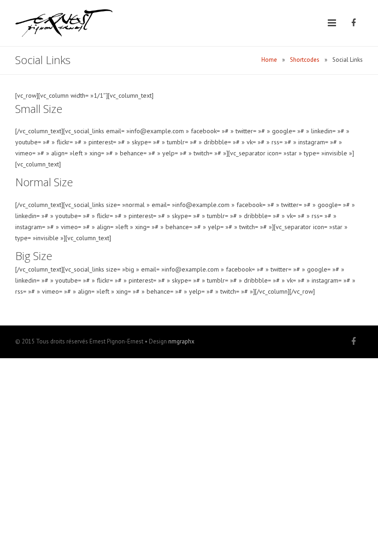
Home (269, 60)
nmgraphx (181, 341)
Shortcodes (304, 60)
